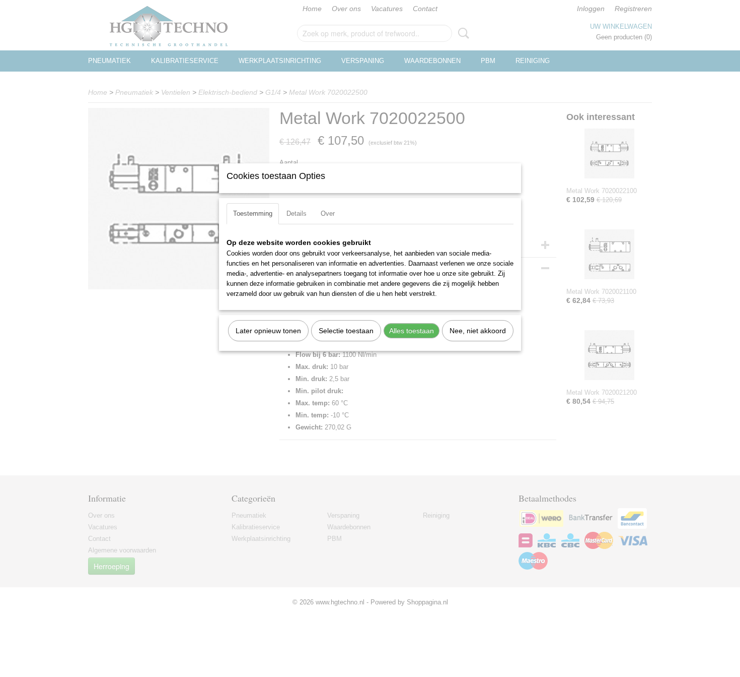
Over (328, 213)
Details (296, 213)
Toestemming (252, 213)
